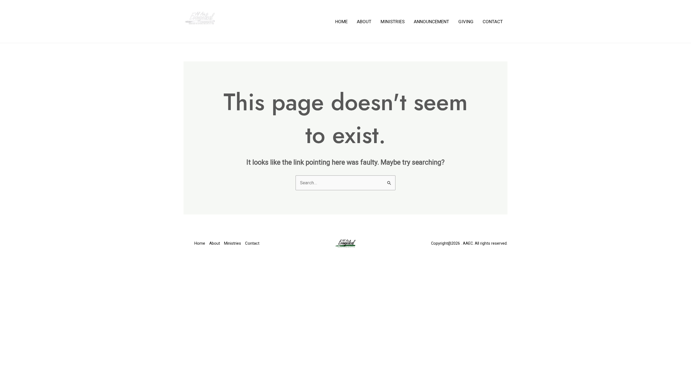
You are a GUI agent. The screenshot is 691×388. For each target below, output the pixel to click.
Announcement (431, 21)
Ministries (393, 21)
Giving (465, 21)
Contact (493, 21)
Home (341, 21)
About (364, 21)
